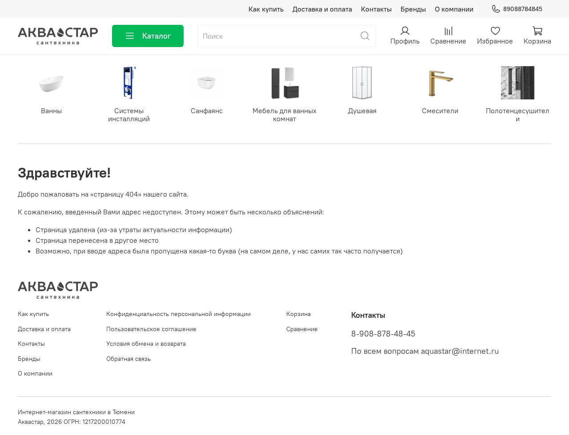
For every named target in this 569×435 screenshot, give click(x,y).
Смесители (440, 110)
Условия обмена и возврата (146, 344)
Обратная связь (128, 359)
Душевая (362, 110)
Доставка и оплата (322, 8)
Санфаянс (207, 110)
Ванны (51, 110)
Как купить (266, 8)
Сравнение (302, 329)
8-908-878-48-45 (383, 334)
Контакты (376, 8)
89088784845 (522, 9)
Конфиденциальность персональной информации (178, 314)
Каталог (156, 36)
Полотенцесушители (517, 114)
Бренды (413, 8)
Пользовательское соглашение (151, 329)
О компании (454, 8)
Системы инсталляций (129, 114)
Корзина (298, 314)
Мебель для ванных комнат (284, 114)
